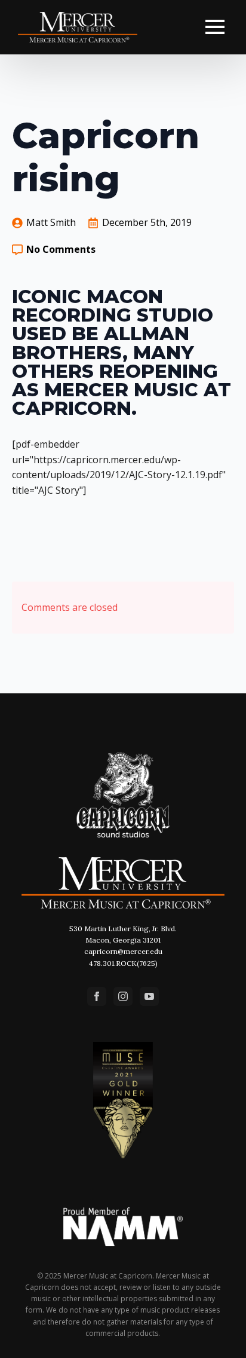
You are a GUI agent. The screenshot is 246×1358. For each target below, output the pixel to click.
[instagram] (123, 996)
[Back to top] (220, 1332)
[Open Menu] (215, 26)
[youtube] (149, 996)
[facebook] (96, 996)
